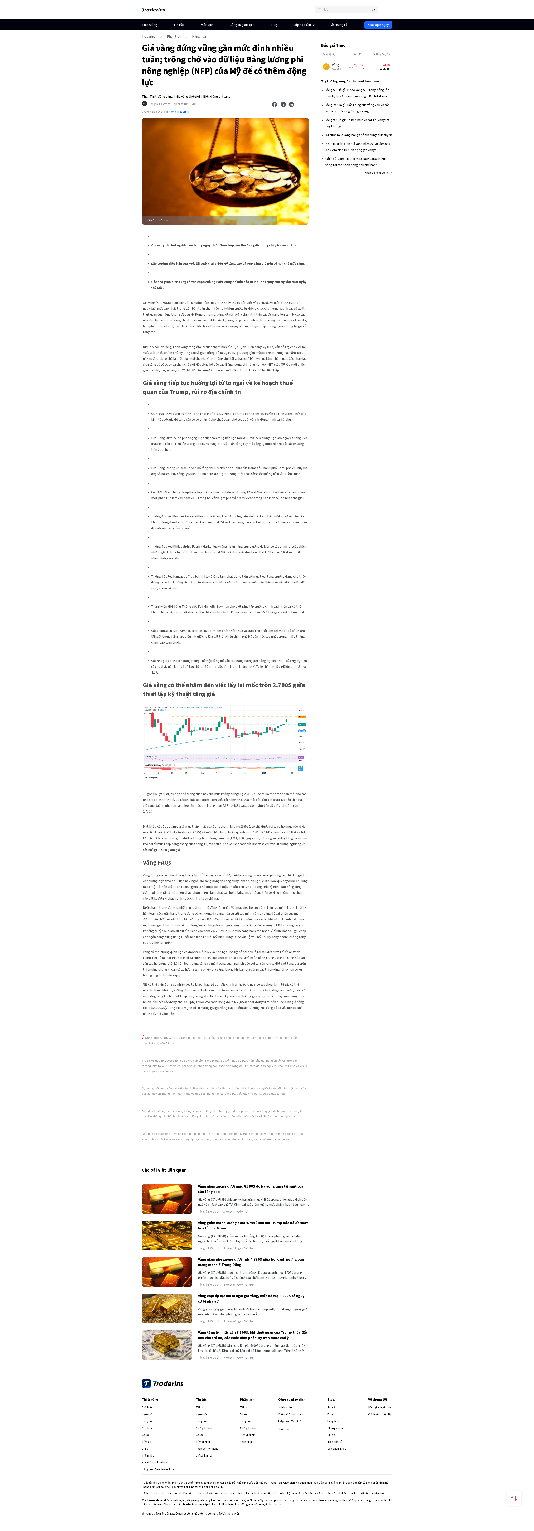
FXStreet (159, 104)
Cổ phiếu (147, 1428)
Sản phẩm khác (336, 1449)
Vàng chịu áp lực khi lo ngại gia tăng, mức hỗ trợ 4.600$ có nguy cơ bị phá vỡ (251, 1298)
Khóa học (284, 1429)
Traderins (148, 36)
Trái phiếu (148, 1456)
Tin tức (179, 25)
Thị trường (149, 25)
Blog (273, 25)
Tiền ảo (146, 1442)
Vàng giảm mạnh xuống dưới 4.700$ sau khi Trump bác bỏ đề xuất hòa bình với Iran (253, 1225)
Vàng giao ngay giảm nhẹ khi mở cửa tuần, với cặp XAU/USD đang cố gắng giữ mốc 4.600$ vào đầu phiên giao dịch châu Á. (252, 1311)
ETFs (145, 1449)
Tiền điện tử (203, 1442)
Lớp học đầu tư (304, 25)
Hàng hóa (199, 36)
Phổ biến (147, 1407)
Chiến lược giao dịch (290, 1414)
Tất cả (200, 1407)
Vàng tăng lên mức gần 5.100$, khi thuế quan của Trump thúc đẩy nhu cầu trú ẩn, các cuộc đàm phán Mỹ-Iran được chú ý (253, 1335)
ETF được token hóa (154, 1462)
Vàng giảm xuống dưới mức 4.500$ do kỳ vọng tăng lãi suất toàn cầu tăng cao (251, 1189)
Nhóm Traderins (179, 112)
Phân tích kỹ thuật (207, 1449)
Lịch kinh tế (285, 1407)
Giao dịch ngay (378, 25)
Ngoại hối (147, 1414)
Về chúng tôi (339, 25)
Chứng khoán (204, 1428)
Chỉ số (146, 1435)
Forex (243, 1414)
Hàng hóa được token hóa (158, 1469)
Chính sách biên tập (380, 1414)
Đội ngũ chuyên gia (380, 1407)
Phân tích (206, 25)
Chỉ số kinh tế (204, 1456)
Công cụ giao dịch (242, 25)
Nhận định (246, 1442)
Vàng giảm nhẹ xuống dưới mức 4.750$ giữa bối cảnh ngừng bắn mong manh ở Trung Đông (251, 1262)
